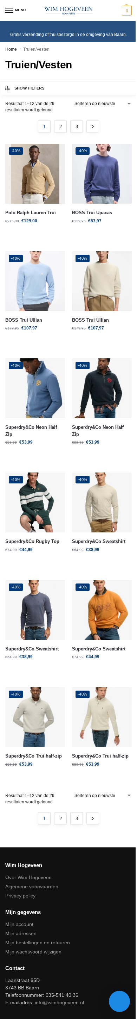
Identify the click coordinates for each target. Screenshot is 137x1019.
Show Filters (29, 88)
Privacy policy (20, 895)
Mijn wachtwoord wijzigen (33, 952)
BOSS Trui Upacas (92, 212)
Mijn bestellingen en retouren (37, 942)
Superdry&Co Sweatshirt (98, 541)
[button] (126, 11)
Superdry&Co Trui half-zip (33, 756)
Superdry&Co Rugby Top (32, 541)
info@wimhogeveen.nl (59, 1002)
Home (11, 49)
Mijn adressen (21, 933)
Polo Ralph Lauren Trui (30, 212)
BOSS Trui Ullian (23, 320)
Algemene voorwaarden (31, 886)
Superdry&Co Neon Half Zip (31, 431)
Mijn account (19, 924)
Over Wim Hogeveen (28, 877)
